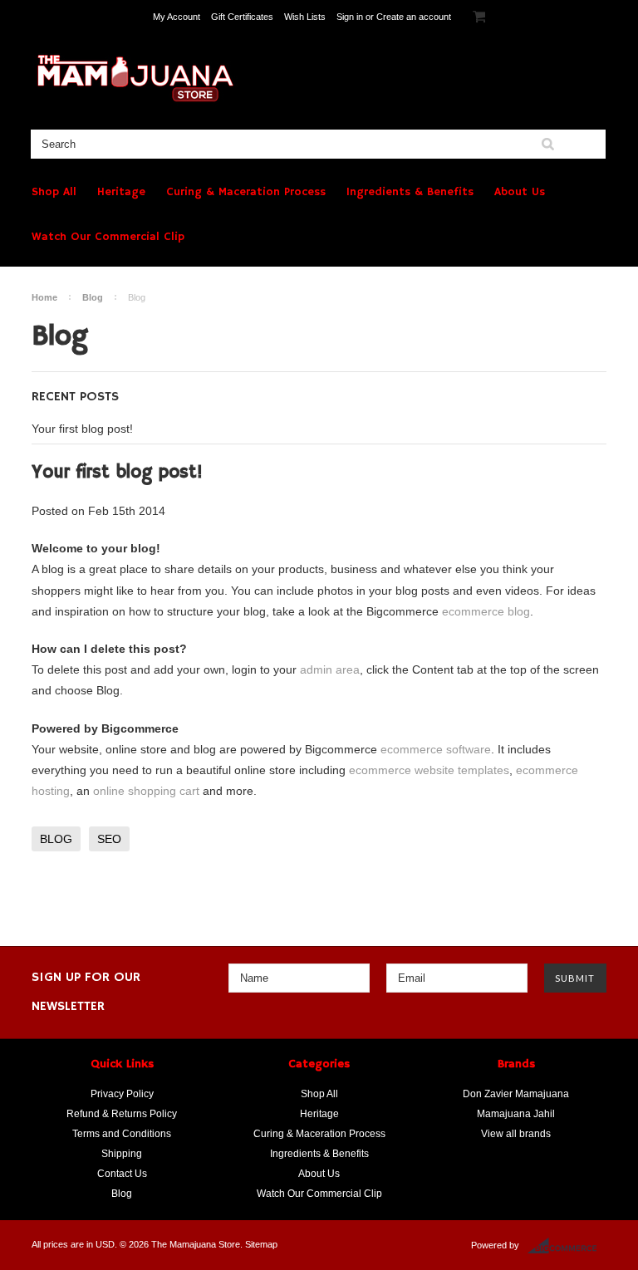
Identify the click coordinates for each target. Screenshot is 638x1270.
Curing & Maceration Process (246, 191)
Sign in (349, 17)
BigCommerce (567, 1246)
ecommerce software (435, 749)
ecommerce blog (486, 611)
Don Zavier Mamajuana (516, 1094)
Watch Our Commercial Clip (108, 236)
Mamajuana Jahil (516, 1114)
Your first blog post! (82, 428)
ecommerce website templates (429, 770)
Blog (92, 297)
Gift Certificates (242, 17)
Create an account (413, 17)
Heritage (121, 191)
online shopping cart (146, 790)
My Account (176, 17)
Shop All (54, 191)
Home (44, 297)
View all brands (516, 1134)
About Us (519, 191)
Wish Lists (305, 17)
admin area (330, 669)
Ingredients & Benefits (410, 191)
